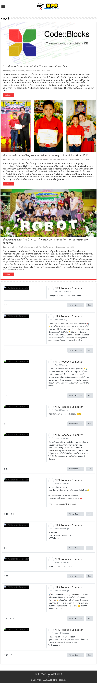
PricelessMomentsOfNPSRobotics (64, 504)
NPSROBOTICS (78, 594)
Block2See (54, 450)
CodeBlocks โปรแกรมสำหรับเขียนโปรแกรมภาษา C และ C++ (35, 66)
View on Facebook (75, 305)
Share (89, 305)
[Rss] (49, 676)
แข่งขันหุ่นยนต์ (73, 159)
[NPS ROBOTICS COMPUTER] (48, 6)
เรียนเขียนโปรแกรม (33, 70)
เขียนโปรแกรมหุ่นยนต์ (43, 159)
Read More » (8, 95)
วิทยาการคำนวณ (18, 70)
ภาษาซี (7, 70)
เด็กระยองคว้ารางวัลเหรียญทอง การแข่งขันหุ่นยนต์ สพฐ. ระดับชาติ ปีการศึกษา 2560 (45, 155)
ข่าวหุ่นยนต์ (9, 159)
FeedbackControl (78, 329)
